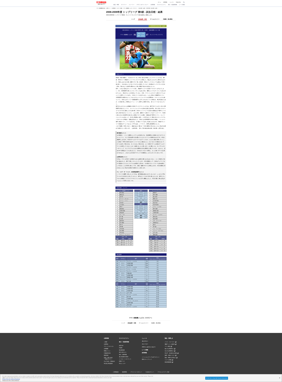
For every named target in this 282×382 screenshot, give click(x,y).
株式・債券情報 (123, 354)
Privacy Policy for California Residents (11, 379)
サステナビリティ (161, 4)
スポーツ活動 (119, 8)
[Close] (279, 378)
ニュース (171, 2)
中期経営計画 (107, 353)
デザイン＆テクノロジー (149, 347)
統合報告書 (122, 350)
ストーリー (131, 4)
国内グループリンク (147, 359)
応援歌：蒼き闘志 (168, 19)
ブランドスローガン (109, 346)
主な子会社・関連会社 (109, 361)
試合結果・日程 (142, 19)
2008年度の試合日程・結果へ (158, 26)
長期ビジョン (107, 350)
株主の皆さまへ (123, 352)
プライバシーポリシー (136, 372)
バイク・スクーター (170, 341)
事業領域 (106, 355)
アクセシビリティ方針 (163, 372)
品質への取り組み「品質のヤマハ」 (108, 358)
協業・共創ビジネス (170, 355)
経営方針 (121, 345)
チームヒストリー (155, 19)
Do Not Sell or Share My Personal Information (216, 378)
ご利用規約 (116, 372)
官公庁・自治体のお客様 (171, 353)
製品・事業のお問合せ (170, 357)
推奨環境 (124, 372)
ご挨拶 (105, 341)
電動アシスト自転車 (170, 344)
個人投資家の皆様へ (124, 356)
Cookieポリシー (150, 372)
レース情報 (182, 4)
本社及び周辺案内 (108, 363)
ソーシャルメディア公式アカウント (151, 357)
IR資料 (120, 347)
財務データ (122, 361)
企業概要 (106, 348)
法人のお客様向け (169, 350)
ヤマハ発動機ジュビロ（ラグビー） (130, 8)
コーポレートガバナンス (125, 359)
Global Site (178, 2)
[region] (141, 378)
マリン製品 (167, 346)
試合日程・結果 (142, 8)
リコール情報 (168, 359)
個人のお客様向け (169, 348)
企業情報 (153, 4)
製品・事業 (116, 4)
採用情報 (165, 2)
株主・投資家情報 (172, 4)
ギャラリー (124, 4)
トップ (133, 19)
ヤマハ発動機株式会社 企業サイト (103, 8)
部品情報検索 (168, 362)
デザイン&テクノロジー (142, 4)
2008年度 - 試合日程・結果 (151, 8)
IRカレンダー (122, 363)
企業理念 (106, 344)
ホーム (159, 2)
